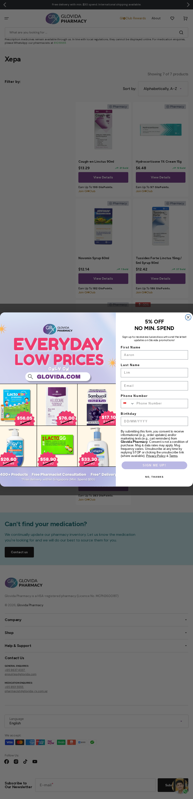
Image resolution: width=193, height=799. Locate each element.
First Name (131, 347)
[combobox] (127, 403)
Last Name (130, 365)
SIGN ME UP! (154, 465)
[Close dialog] (188, 317)
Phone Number (134, 396)
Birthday (128, 413)
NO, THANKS (154, 477)
